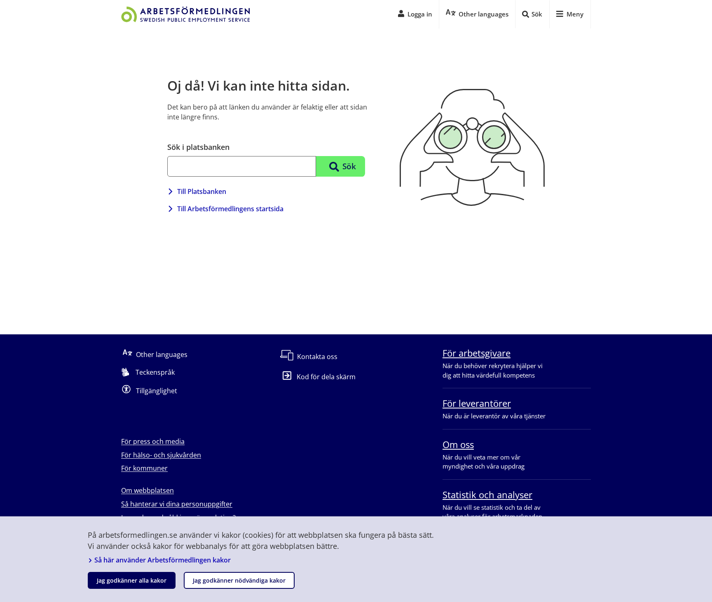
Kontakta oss (317, 356)
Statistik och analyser (487, 494)
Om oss (458, 444)
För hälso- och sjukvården (161, 455)
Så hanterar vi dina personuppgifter (176, 504)
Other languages (161, 354)
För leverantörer (477, 403)
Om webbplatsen (147, 490)
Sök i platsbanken (198, 147)
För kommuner (144, 468)
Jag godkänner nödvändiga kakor (239, 580)
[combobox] (241, 166)
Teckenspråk (155, 372)
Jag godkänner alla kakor (131, 580)
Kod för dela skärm (326, 376)
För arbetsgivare (477, 353)
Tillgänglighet (156, 390)
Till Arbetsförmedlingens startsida (230, 208)
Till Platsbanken (201, 191)
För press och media (153, 441)
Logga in (420, 14)
